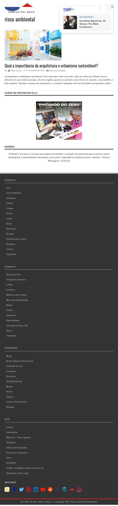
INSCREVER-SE (14, 381)
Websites (10, 407)
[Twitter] (21, 491)
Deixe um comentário (57, 71)
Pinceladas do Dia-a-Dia (17, 325)
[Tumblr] (57, 491)
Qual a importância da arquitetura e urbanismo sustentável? (51, 65)
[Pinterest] (28, 491)
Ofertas (9, 310)
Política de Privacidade (16, 448)
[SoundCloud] (71, 491)
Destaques (10, 244)
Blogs (8, 356)
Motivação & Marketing (17, 300)
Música (9, 305)
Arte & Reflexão (13, 193)
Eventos (9, 249)
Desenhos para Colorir (16, 239)
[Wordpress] (64, 491)
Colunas (9, 208)
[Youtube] (43, 491)
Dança (9, 224)
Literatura (10, 290)
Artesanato (11, 198)
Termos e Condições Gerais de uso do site (25, 468)
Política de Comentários (17, 453)
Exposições (11, 254)
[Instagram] (79, 491)
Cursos (9, 218)
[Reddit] (50, 491)
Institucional (11, 432)
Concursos (10, 371)
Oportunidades (12, 320)
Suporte (9, 397)
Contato (9, 427)
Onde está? (11, 315)
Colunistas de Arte (14, 366)
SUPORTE (11, 463)
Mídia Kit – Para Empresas (18, 437)
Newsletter (11, 442)
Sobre (8, 458)
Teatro (9, 330)
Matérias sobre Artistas (16, 295)
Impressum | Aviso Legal (17, 473)
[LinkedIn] (35, 491)
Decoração (11, 229)
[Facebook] (14, 491)
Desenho (10, 234)
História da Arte (13, 274)
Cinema (9, 203)
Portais (9, 391)
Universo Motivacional (16, 402)
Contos (9, 213)
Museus (9, 386)
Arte (8, 188)
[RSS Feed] (7, 491)
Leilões (9, 284)
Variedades (11, 336)
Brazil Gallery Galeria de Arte (19, 361)
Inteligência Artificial (16, 279)
